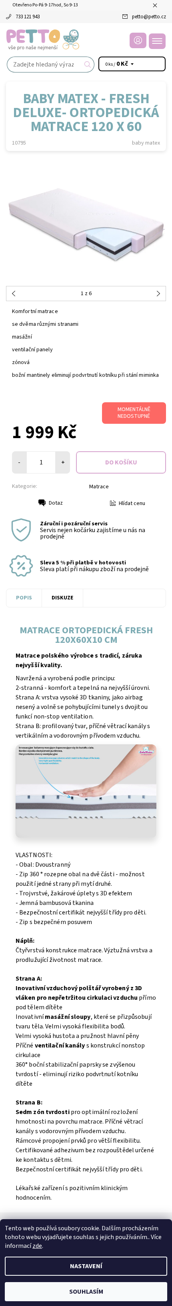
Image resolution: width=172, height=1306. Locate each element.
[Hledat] (87, 64)
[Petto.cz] (86, 39)
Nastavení (86, 1266)
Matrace (99, 487)
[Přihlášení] (138, 40)
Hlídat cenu (132, 503)
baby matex (146, 143)
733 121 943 (28, 16)
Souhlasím (86, 1291)
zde (37, 1245)
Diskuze (62, 598)
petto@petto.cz (149, 16)
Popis (24, 598)
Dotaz (56, 503)
